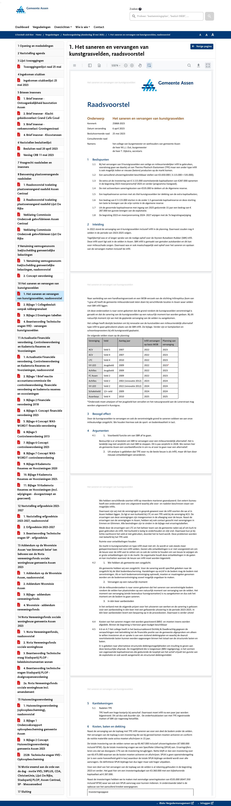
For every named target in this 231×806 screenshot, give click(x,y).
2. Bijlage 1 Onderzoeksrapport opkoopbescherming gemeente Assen (37, 727)
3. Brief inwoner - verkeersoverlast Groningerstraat (38, 126)
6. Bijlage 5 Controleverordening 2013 (33, 434)
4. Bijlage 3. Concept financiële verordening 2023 (39, 413)
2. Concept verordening (38, 276)
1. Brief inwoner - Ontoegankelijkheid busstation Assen (37, 103)
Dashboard (22, 27)
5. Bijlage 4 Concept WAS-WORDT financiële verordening (36, 423)
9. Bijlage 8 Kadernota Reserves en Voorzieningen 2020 (37, 466)
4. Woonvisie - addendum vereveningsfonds (36, 607)
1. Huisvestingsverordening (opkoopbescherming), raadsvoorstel (37, 710)
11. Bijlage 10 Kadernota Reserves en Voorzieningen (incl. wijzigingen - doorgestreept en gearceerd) (37, 492)
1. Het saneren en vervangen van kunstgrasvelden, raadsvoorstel (39, 296)
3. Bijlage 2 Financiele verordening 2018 (33, 402)
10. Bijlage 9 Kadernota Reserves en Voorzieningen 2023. (37, 477)
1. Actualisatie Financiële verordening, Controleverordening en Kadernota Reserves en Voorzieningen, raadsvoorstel (38, 363)
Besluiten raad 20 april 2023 (40, 148)
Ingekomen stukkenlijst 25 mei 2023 (37, 83)
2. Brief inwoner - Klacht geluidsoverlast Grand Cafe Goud (38, 116)
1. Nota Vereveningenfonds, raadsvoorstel (37, 634)
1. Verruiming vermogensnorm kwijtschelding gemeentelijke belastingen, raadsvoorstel (39, 265)
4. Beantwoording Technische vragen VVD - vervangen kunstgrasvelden (38, 326)
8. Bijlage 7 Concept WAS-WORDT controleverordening (36, 455)
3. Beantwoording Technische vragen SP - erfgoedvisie (38, 535)
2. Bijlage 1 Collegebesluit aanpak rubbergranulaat (36, 307)
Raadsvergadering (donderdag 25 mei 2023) (83, 35)
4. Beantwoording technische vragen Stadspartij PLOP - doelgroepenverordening (38, 673)
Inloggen (205, 803)
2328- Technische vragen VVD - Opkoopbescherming (39, 757)
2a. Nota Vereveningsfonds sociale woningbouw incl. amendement (37, 688)
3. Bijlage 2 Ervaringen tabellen (42, 315)
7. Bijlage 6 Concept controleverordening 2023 (33, 445)
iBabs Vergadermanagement (174, 803)
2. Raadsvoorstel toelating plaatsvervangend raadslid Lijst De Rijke (39, 204)
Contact (99, 27)
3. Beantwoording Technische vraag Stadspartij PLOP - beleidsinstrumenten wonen (38, 658)
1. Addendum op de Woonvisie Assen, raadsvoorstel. (39, 575)
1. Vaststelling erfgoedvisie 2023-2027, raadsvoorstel (37, 518)
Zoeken (134, 9)
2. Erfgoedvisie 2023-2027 (39, 527)
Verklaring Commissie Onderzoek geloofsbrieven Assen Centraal (38, 219)
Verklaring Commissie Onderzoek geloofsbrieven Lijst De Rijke (39, 234)
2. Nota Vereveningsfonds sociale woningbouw (36, 645)
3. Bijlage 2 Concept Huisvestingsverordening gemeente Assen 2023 (33, 744)
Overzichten (62, 27)
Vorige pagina (204, 46)
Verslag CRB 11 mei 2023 (38, 155)
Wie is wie (81, 27)
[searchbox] (167, 16)
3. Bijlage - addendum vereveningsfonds (34, 597)
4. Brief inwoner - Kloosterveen (42, 135)
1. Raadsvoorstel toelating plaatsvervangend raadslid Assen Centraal (38, 189)
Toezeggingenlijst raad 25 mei (42, 66)
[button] (209, 16)
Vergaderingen (42, 27)
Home (39, 35)
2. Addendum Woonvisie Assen (35, 586)
